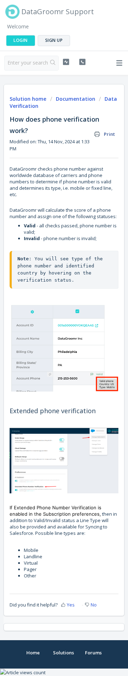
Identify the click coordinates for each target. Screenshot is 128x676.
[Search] (53, 63)
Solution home (29, 98)
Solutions (63, 652)
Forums (93, 652)
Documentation (75, 98)
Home (33, 652)
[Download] (51, 339)
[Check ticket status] (66, 62)
